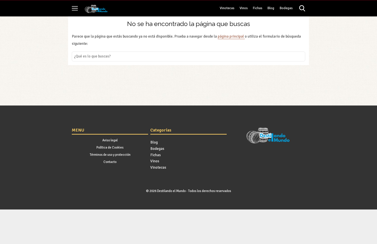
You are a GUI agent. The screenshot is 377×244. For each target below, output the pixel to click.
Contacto (110, 162)
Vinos (244, 8)
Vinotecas (227, 8)
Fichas (257, 8)
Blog (270, 8)
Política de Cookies (109, 147)
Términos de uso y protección (110, 155)
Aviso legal (110, 140)
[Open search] (302, 8)
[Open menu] (75, 8)
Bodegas (286, 8)
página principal (231, 36)
